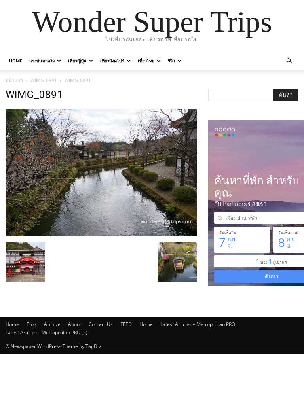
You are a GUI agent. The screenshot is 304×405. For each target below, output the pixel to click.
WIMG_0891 (43, 80)
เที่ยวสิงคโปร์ (112, 61)
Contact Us (101, 324)
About (74, 324)
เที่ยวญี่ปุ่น (77, 61)
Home (15, 61)
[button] (288, 61)
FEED (126, 324)
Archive (52, 324)
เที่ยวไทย (146, 61)
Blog (31, 324)
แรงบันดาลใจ (42, 61)
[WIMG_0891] (101, 234)
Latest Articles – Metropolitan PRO (197, 324)
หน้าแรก (14, 80)
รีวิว (171, 61)
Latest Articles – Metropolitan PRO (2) (46, 332)
